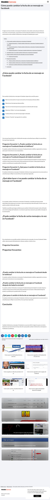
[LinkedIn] (22, 335)
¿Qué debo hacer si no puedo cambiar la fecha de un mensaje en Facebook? (22, 52)
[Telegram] (25, 335)
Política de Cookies (40, 492)
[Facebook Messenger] (5, 335)
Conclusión (9, 66)
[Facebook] (2, 335)
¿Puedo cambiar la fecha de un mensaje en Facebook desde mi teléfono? (23, 60)
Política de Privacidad (5, 493)
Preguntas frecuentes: (13, 56)
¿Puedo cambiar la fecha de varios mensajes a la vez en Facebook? (20, 54)
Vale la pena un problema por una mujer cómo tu (38, 339)
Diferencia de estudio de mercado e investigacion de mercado (12, 339)
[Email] (29, 335)
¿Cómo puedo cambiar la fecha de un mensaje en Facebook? (19, 41)
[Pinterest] (12, 335)
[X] (9, 335)
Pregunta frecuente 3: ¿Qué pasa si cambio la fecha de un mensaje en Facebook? (25, 50)
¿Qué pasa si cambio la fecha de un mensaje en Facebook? (20, 64)
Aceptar (37, 496)
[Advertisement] (25, 20)
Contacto (3, 495)
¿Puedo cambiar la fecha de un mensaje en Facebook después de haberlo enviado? (25, 62)
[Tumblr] (19, 335)
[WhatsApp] (15, 335)
